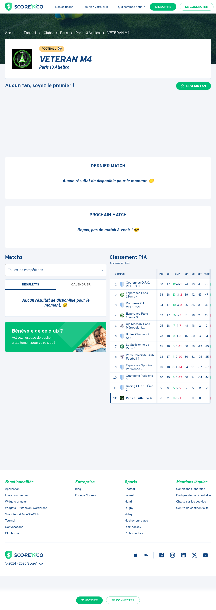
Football (30, 33)
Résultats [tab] (30, 284)
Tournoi (10, 520)
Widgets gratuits (16, 501)
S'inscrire (163, 6)
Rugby (129, 507)
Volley (128, 514)
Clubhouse (12, 533)
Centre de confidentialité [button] (192, 507)
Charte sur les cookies (191, 501)
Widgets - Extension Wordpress (26, 507)
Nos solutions (64, 6)
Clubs (48, 33)
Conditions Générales (190, 488)
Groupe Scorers (85, 495)
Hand (128, 501)
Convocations (14, 526)
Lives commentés (16, 495)
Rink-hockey (133, 526)
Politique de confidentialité (193, 495)
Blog (78, 488)
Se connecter (196, 6)
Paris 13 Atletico (88, 33)
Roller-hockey (134, 533)
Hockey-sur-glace (136, 520)
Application (12, 488)
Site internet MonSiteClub (22, 514)
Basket (129, 495)
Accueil (10, 33)
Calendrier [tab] (80, 284)
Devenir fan (196, 86)
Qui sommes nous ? (131, 6)
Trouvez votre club (95, 6)
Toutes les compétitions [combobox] (25, 270)
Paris (64, 33)
